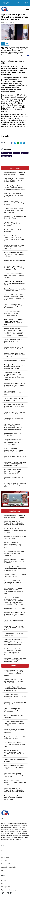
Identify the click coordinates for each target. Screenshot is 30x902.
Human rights (5, 864)
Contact (4, 880)
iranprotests (6, 156)
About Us (4, 883)
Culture (4, 860)
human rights (6, 153)
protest (25, 153)
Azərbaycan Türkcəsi (5, 2)
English (26, 2)
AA (3, 43)
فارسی (18, 2)
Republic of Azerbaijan (8, 867)
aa (7, 43)
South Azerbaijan (7, 851)
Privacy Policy (5, 887)
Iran (2, 870)
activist (16, 153)
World (3, 854)
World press (5, 857)
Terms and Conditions (8, 890)
